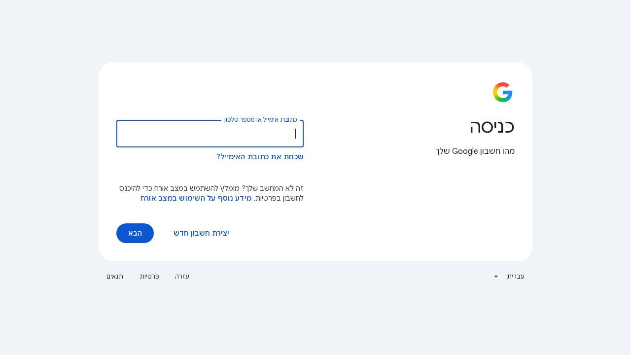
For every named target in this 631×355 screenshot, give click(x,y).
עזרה (182, 276)
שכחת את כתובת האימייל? (260, 156)
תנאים (115, 276)
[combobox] (509, 276)
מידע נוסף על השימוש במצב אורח (195, 198)
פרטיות (150, 276)
